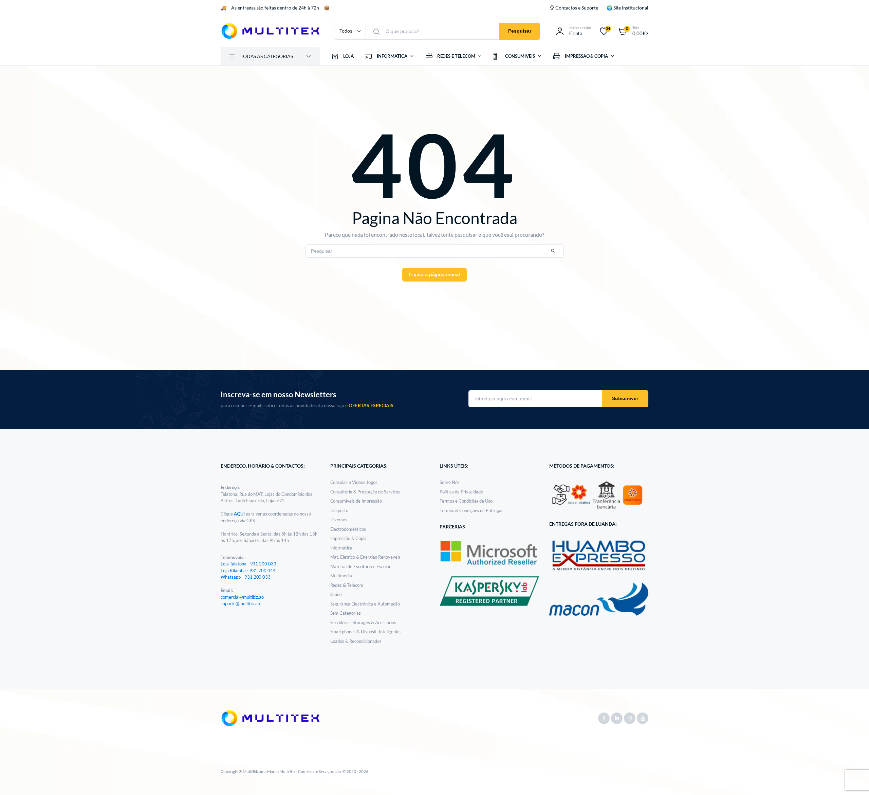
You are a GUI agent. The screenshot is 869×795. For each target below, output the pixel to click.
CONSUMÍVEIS (520, 56)
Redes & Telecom (347, 585)
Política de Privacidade (461, 491)
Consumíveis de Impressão (356, 501)
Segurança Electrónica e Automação (365, 604)
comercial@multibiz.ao (242, 597)
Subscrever (625, 398)
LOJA (348, 56)
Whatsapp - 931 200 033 (246, 577)
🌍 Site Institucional (627, 8)
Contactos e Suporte (576, 8)
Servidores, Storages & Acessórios (363, 622)
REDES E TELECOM (456, 56)
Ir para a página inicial (434, 274)
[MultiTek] (270, 31)
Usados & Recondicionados (356, 641)
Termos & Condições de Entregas (471, 510)
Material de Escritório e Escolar (360, 566)
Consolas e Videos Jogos (353, 482)
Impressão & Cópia (348, 538)
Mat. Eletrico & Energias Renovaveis (365, 557)
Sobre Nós (450, 482)
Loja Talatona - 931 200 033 (248, 563)
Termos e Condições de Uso (466, 501)
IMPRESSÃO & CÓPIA (586, 56)
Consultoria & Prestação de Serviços (365, 491)
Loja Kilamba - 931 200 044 (248, 570)
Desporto (339, 510)
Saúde (336, 594)
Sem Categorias (345, 613)
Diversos (339, 519)
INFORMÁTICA (392, 56)
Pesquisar (519, 31)
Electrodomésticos (348, 529)
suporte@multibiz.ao (240, 603)
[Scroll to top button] (853, 779)
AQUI (240, 514)
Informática (341, 547)
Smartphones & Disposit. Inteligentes (366, 631)
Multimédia (341, 575)
